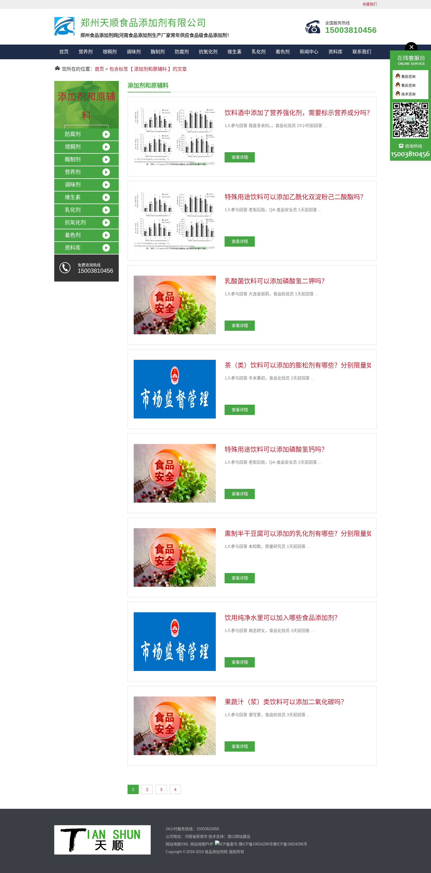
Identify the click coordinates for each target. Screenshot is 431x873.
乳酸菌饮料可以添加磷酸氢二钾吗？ (276, 281)
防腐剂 (182, 51)
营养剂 (86, 51)
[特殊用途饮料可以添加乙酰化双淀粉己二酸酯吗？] (174, 250)
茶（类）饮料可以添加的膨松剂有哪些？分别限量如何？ (305, 365)
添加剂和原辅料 (86, 106)
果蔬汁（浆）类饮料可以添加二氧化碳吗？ (286, 702)
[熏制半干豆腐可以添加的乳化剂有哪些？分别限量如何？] (174, 587)
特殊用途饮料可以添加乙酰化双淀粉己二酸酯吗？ (295, 197)
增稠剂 (110, 51)
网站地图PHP (201, 844)
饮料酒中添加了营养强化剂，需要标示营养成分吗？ (299, 112)
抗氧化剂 (208, 51)
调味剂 (134, 51)
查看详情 (240, 157)
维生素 (235, 51)
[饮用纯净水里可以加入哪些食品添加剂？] (174, 671)
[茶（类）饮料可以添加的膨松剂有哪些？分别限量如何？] (174, 419)
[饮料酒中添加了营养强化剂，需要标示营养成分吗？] (174, 166)
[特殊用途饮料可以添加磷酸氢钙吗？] (174, 503)
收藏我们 (370, 4)
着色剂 (283, 51)
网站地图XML (177, 844)
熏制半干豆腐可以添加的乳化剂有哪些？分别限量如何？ (305, 533)
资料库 (335, 51)
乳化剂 (259, 51)
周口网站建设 (239, 836)
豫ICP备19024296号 (290, 844)
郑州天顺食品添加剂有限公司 (64, 26)
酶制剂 (158, 51)
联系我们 (361, 51)
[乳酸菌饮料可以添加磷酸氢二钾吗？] (174, 335)
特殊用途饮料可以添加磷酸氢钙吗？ (276, 449)
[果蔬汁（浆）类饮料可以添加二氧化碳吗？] (174, 755)
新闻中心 (309, 51)
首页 (64, 51)
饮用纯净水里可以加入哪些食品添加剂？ (283, 617)
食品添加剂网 (216, 852)
